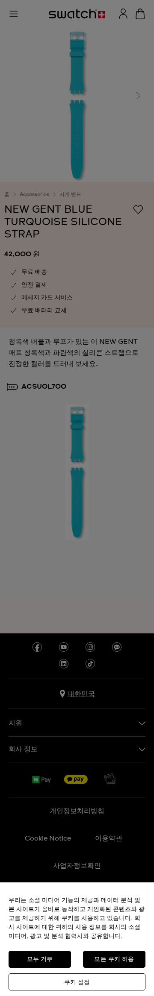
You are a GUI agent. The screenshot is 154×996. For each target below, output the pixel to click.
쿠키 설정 (77, 982)
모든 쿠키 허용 (114, 959)
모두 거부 (40, 959)
